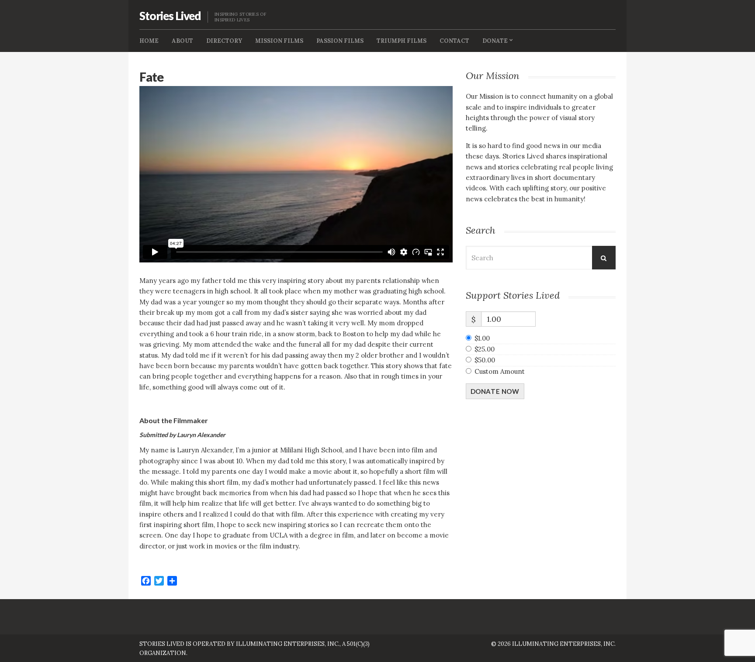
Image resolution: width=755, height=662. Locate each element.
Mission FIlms (279, 41)
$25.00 (484, 349)
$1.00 (482, 338)
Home (149, 41)
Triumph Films (401, 41)
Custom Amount (499, 371)
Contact (454, 41)
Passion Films (340, 41)
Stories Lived (170, 16)
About (182, 41)
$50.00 (484, 360)
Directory (224, 41)
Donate (495, 41)
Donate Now (495, 391)
